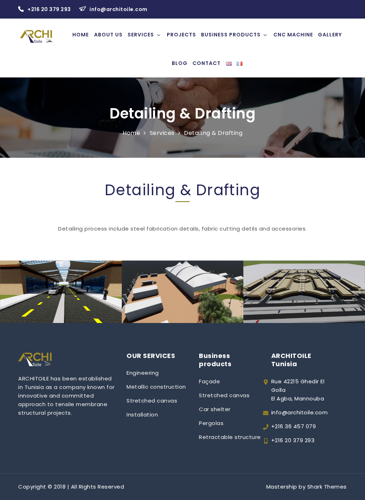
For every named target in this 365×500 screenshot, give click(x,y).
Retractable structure (230, 437)
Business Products (231, 34)
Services (141, 34)
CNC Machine (293, 34)
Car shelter (215, 409)
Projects (181, 34)
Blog (179, 63)
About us (108, 34)
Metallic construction (156, 386)
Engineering (143, 373)
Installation (142, 414)
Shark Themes (327, 486)
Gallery (330, 34)
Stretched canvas (152, 400)
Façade (209, 381)
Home (80, 34)
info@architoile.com (118, 9)
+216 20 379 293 (49, 9)
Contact (206, 63)
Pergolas (211, 423)
